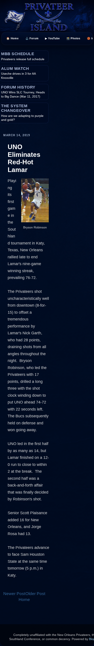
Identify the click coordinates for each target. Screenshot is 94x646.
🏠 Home (12, 38)
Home (24, 599)
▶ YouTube (52, 38)
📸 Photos (73, 38)
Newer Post (14, 593)
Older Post (35, 593)
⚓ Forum (32, 38)
